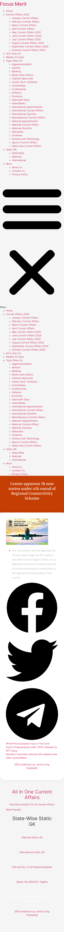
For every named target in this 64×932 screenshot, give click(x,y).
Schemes (17, 135)
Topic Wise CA (14, 60)
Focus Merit (13, 4)
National (16, 156)
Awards (16, 67)
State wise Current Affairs (26, 145)
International (19, 160)
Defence (16, 92)
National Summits (22, 128)
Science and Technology (25, 138)
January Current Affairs (25, 18)
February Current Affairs (25, 21)
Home (9, 10)
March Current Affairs (24, 25)
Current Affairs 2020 (17, 14)
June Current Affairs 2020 (26, 35)
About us (17, 167)
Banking (16, 71)
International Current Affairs (27, 110)
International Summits (24, 114)
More (9, 163)
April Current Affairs (23, 28)
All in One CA (13, 53)
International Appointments (27, 106)
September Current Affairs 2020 (30, 46)
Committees (19, 85)
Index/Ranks (19, 103)
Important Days (20, 99)
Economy (17, 96)
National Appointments (25, 121)
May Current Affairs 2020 (26, 32)
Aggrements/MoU (22, 64)
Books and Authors (22, 74)
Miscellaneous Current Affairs (28, 117)
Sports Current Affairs (24, 142)
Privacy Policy (20, 174)
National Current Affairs (25, 124)
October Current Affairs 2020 (28, 50)
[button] (32, 242)
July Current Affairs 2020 (26, 39)
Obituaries (17, 131)
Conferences (19, 89)
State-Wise (18, 153)
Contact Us (18, 170)
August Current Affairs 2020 (28, 42)
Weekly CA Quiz (15, 57)
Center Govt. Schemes (24, 82)
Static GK (11, 149)
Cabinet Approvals (22, 78)
